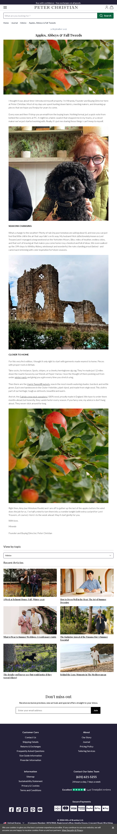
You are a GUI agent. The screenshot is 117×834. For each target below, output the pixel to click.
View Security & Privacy (72, 830)
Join (96, 710)
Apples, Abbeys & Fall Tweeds (42, 23)
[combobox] (58, 555)
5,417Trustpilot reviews (99, 789)
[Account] (107, 7)
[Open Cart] (112, 7)
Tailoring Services (86, 751)
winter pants (21, 377)
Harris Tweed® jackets (38, 384)
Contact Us (30, 737)
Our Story (86, 737)
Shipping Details (31, 741)
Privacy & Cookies (31, 785)
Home (6, 23)
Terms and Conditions (30, 790)
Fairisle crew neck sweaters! (34, 396)
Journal (14, 23)
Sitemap (31, 776)
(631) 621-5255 (86, 777)
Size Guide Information (30, 755)
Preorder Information (30, 760)
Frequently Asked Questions (30, 751)
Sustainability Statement (31, 781)
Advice (23, 23)
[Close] (113, 827)
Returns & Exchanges (30, 746)
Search (107, 15)
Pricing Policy (86, 746)
